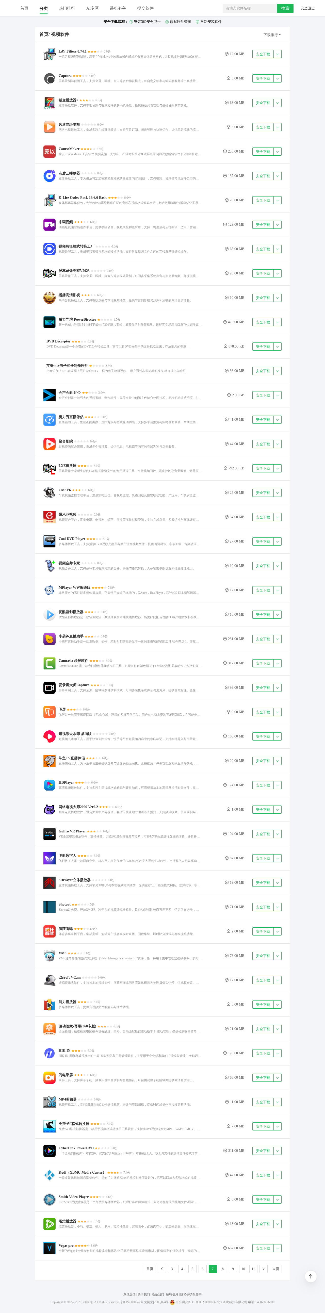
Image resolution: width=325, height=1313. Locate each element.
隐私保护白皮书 (191, 1294)
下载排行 (273, 34)
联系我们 (158, 1294)
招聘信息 (172, 1294)
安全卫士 (307, 8)
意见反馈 (129, 1294)
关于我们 (144, 1294)
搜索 (285, 8)
